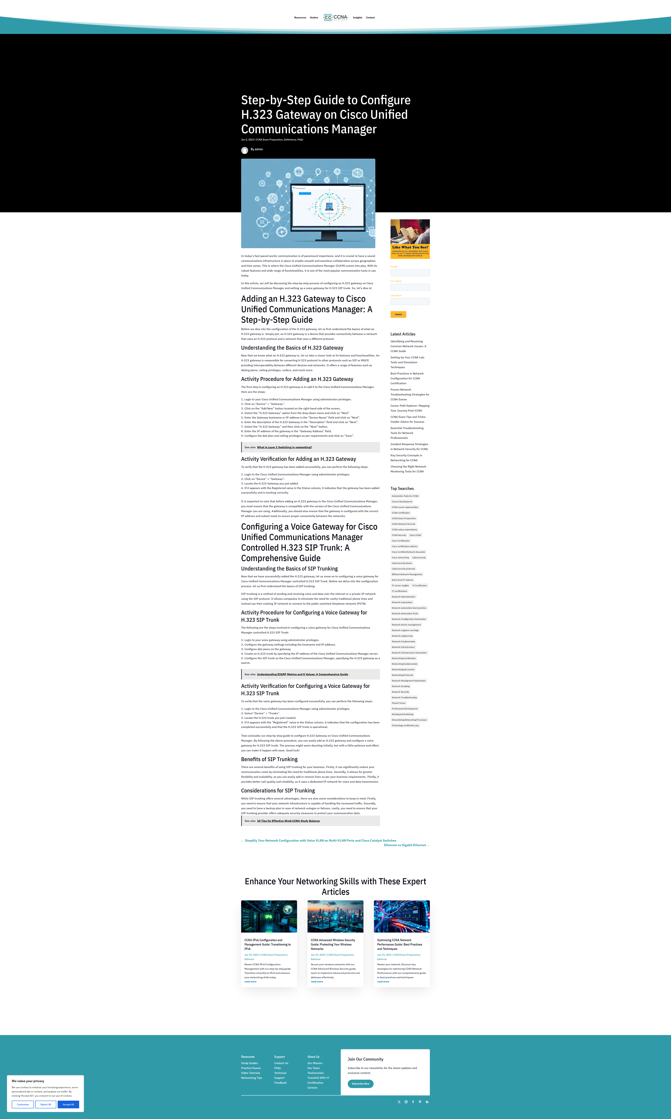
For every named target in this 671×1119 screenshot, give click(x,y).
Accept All (68, 1104)
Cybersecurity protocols (403, 568)
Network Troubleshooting (404, 697)
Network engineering (402, 636)
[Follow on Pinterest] (420, 1102)
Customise (23, 1104)
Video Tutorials (250, 1073)
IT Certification (419, 585)
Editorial (249, 959)
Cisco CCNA (415, 535)
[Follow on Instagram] (406, 1102)
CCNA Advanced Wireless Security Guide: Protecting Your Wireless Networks (333, 944)
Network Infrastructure (403, 647)
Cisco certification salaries (404, 546)
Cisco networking (400, 557)
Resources (300, 17)
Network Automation (402, 602)
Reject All (46, 1104)
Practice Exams (251, 1068)
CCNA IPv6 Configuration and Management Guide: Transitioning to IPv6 (267, 944)
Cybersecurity (419, 557)
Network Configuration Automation (409, 619)
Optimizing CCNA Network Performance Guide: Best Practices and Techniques (399, 944)
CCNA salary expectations (404, 529)
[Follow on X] (399, 1102)
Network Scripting (400, 686)
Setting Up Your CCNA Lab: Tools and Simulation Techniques (408, 362)
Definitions (290, 139)
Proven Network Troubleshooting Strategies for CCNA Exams (410, 394)
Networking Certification (404, 658)
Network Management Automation (409, 680)
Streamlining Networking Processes (409, 719)
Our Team (314, 1068)
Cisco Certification (401, 540)
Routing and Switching (402, 714)
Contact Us (281, 1063)
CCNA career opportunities (405, 507)
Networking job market (403, 669)
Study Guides (249, 1063)
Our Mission (315, 1063)
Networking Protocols (402, 675)
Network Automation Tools (405, 613)
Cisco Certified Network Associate (408, 552)
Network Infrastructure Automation (409, 652)
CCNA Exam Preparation (269, 139)
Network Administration (403, 596)
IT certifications (399, 591)
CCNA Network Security (403, 524)
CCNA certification (401, 512)
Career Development (402, 501)
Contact (370, 17)
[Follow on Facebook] (413, 1102)
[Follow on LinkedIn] (427, 1102)
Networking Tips (251, 1077)
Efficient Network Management (407, 574)
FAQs (300, 139)
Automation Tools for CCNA (405, 496)
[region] (45, 1093)
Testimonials (316, 1073)
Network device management (406, 624)
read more (250, 981)
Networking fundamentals (404, 664)
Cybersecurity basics (402, 563)
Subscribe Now (360, 1083)
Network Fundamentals (403, 641)
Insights (357, 17)
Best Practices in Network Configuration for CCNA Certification (407, 378)
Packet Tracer (399, 703)
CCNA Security (399, 535)
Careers (313, 1087)
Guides (314, 17)
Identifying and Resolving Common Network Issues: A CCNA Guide (408, 346)
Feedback (280, 1082)
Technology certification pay (405, 725)
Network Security (400, 691)
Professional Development (405, 708)
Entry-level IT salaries (402, 580)
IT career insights (400, 585)
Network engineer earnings (405, 630)
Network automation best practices (409, 608)
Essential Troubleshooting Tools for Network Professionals (407, 433)
